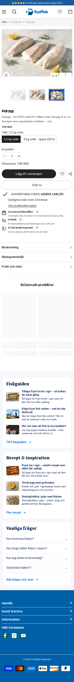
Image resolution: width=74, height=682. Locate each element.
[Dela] (69, 174)
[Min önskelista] (60, 12)
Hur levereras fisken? (37, 539)
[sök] (14, 12)
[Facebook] (5, 635)
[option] (37, 52)
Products (16, 21)
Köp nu (37, 185)
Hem (4, 21)
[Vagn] (70, 12)
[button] (62, 76)
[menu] (4, 12)
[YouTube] (23, 635)
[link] (62, 173)
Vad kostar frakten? (37, 567)
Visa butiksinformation (22, 205)
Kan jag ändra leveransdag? (37, 558)
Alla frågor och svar (19, 579)
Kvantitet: (8, 149)
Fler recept (13, 512)
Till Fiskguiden (16, 442)
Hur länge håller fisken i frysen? (37, 548)
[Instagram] (14, 635)
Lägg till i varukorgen (29, 173)
